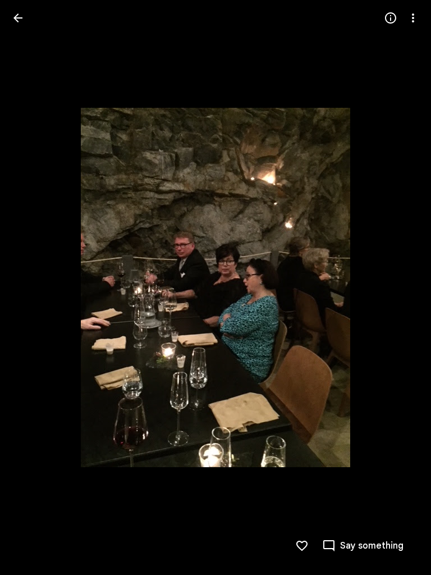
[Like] (302, 546)
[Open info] (390, 18)
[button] (31, 287)
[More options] (413, 18)
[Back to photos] (17, 17)
